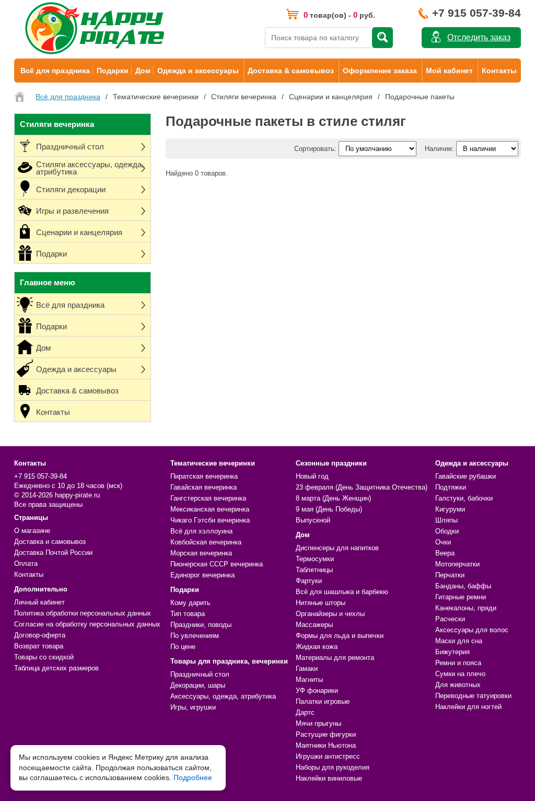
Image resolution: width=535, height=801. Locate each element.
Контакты (499, 70)
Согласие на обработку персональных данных (87, 624)
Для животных (458, 685)
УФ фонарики (317, 690)
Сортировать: (315, 149)
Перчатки (449, 575)
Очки (443, 542)
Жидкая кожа (317, 647)
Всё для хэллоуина (201, 531)
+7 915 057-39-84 (476, 13)
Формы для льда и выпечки (339, 636)
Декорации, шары (197, 685)
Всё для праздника (55, 70)
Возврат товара (38, 646)
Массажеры (314, 625)
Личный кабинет (39, 602)
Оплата (26, 563)
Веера (445, 553)
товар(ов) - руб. (339, 14)
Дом (142, 70)
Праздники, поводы (200, 625)
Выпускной (313, 520)
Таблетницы (314, 570)
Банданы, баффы (463, 586)
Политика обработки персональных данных (82, 613)
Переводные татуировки (473, 696)
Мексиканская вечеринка (209, 509)
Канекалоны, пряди (465, 608)
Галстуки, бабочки (464, 498)
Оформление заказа (380, 70)
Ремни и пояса (458, 663)
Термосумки (315, 559)
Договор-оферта (39, 635)
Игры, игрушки (193, 707)
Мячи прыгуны (318, 723)
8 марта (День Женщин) (333, 498)
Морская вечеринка (201, 553)
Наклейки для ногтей (468, 707)
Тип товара (187, 614)
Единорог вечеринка (202, 575)
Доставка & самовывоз (291, 70)
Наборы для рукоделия (332, 767)
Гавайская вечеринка (203, 487)
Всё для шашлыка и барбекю (342, 592)
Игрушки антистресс (328, 756)
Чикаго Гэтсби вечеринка (210, 520)
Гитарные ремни (460, 597)
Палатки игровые (323, 701)
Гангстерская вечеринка (208, 498)
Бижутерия (452, 652)
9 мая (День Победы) (329, 509)
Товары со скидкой (44, 657)
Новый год (312, 476)
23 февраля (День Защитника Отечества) (361, 487)
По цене (182, 647)
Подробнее (192, 777)
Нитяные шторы (320, 603)
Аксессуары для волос (471, 630)
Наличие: (439, 149)
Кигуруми (450, 509)
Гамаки (307, 668)
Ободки (447, 531)
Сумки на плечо (460, 674)
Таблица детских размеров (56, 668)
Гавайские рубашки (465, 476)
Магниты (309, 679)
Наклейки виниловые (329, 778)
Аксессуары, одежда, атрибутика (223, 696)
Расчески (450, 619)
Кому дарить (190, 603)
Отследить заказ (478, 37)
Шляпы (446, 520)
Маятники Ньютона (326, 745)
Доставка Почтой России (53, 552)
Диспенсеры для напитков (337, 548)
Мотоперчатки (457, 564)
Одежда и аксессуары (198, 70)
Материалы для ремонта (335, 657)
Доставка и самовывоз (50, 541)
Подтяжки (450, 487)
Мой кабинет (449, 70)
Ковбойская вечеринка (205, 542)
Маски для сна (458, 641)
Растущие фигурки (326, 734)
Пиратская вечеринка (204, 476)
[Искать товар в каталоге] (382, 37)
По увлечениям (194, 636)
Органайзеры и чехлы (330, 614)
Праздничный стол (199, 674)
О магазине (32, 531)
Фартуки (309, 581)
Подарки (113, 70)
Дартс (305, 712)
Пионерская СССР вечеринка (216, 564)
